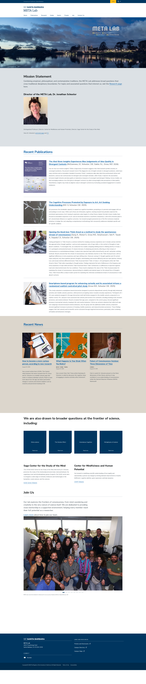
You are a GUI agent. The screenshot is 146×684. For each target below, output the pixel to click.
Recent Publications (38, 152)
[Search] (119, 1)
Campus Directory (79, 647)
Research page (115, 84)
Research (44, 15)
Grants (59, 15)
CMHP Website (79, 482)
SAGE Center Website (30, 483)
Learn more (29, 515)
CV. (48, 133)
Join (113, 1)
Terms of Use (66, 665)
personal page (40, 133)
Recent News (33, 324)
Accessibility (74, 665)
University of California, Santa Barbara (33, 1)
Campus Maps (78, 651)
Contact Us (81, 15)
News (25, 15)
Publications (34, 15)
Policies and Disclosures (81, 644)
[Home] (34, 11)
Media (52, 15)
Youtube (29, 658)
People (66, 15)
